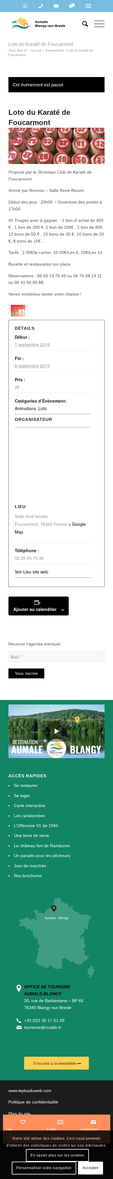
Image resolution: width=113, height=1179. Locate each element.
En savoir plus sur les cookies (57, 1155)
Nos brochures (28, 875)
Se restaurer (26, 785)
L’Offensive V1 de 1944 (36, 825)
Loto (42, 408)
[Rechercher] (82, 24)
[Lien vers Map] (88, 6)
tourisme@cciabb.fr (42, 1027)
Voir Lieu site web (31, 572)
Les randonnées (29, 815)
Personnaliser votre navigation (44, 1168)
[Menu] (96, 24)
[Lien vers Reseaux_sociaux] (72, 6)
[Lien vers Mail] (56, 6)
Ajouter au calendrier (34, 609)
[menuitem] (82, 24)
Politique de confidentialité (33, 1102)
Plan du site (19, 1113)
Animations (25, 408)
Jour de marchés (30, 865)
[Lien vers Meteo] (25, 6)
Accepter (91, 1168)
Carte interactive (29, 805)
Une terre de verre (31, 835)
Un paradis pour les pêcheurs (42, 855)
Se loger (22, 795)
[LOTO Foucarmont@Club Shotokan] (18, 311)
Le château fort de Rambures (42, 845)
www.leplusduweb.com (30, 1090)
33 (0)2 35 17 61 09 (45, 1020)
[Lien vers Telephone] (40, 6)
